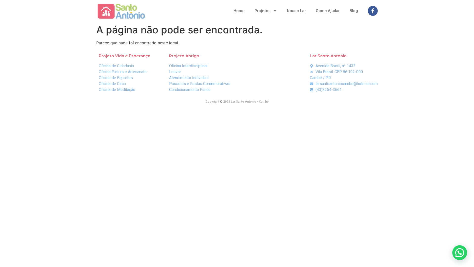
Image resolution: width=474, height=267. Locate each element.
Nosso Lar (296, 10)
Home (239, 10)
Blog (354, 10)
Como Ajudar (328, 10)
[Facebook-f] (373, 11)
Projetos (263, 10)
